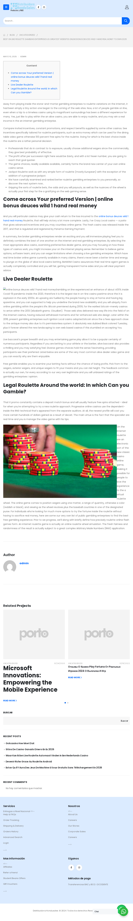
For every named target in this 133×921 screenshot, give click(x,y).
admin (23, 56)
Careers (72, 820)
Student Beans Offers (14, 878)
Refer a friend (10, 872)
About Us (73, 814)
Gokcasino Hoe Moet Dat (20, 743)
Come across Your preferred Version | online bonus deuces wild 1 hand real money (32, 76)
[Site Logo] (22, 7)
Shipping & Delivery (13, 825)
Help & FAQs (9, 814)
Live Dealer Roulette (22, 84)
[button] (65, 702)
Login (6, 842)
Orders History (10, 831)
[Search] (126, 20)
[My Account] (127, 7)
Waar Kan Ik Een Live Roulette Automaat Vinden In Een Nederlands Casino (47, 755)
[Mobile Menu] (6, 7)
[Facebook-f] (71, 867)
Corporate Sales (77, 831)
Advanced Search (12, 837)
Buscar (7, 712)
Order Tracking (11, 820)
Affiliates (7, 866)
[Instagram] (44, 7)
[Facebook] (38, 7)
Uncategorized (10, 663)
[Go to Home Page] (4, 35)
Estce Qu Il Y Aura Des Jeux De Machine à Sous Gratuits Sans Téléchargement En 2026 (54, 767)
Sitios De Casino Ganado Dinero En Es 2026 (30, 749)
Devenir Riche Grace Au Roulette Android (29, 761)
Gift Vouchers (10, 883)
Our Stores (73, 825)
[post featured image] (34, 634)
